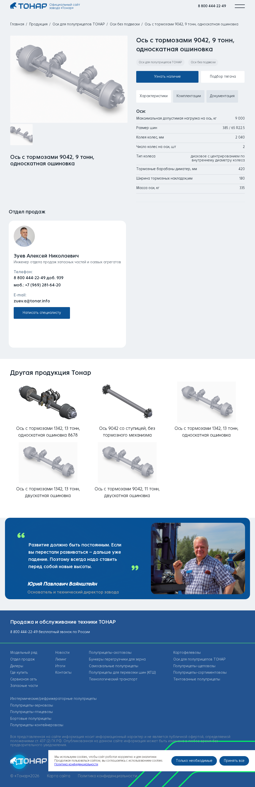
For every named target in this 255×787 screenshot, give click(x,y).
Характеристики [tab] (154, 96)
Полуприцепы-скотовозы (110, 653)
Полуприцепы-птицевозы (31, 712)
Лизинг (60, 659)
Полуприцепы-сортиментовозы (200, 672)
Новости (62, 653)
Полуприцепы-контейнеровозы (36, 725)
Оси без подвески (125, 24)
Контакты (63, 672)
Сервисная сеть (23, 679)
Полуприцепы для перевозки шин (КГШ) (122, 672)
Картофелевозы (187, 653)
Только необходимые (194, 761)
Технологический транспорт (113, 679)
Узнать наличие (167, 76)
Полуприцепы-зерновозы (31, 705)
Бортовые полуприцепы (30, 719)
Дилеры (16, 666)
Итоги (60, 666)
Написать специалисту (42, 313)
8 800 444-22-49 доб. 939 (39, 278)
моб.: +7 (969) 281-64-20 (37, 285)
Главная (17, 24)
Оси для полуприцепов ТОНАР (79, 24)
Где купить (19, 672)
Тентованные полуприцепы (196, 679)
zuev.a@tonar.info (32, 301)
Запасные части (24, 686)
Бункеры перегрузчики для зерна (117, 659)
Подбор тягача (223, 76)
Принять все (234, 761)
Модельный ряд (23, 653)
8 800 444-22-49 (212, 6)
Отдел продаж (22, 659)
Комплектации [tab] (189, 96)
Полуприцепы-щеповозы (194, 666)
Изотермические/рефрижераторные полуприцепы (53, 699)
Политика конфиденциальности (107, 776)
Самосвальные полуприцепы (113, 666)
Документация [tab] (222, 96)
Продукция (38, 24)
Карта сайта (58, 776)
